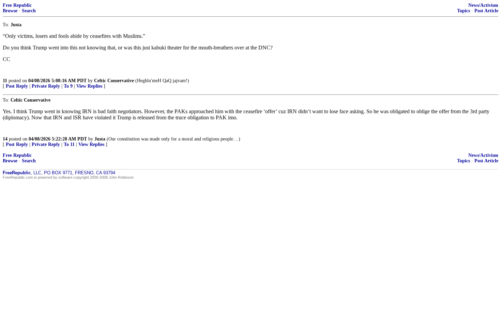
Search (29, 10)
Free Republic (17, 5)
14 (5, 139)
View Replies (89, 86)
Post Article (486, 10)
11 (5, 80)
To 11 (69, 144)
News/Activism (483, 5)
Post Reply (17, 86)
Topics (463, 10)
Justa (99, 139)
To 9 (68, 86)
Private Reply (46, 86)
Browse (10, 10)
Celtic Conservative (114, 80)
